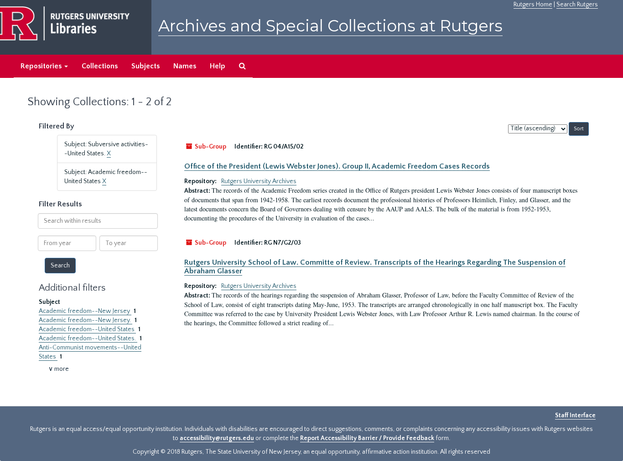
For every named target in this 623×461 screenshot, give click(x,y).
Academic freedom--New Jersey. (85, 320)
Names (184, 66)
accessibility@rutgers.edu (217, 438)
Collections (100, 66)
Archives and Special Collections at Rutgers (330, 26)
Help (217, 66)
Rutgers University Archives (258, 181)
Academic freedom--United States (87, 329)
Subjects (145, 66)
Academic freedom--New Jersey (85, 311)
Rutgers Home (533, 4)
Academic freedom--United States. (88, 338)
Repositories (42, 66)
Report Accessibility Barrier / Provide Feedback (367, 438)
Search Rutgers (577, 4)
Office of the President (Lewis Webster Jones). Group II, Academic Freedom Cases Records (337, 166)
